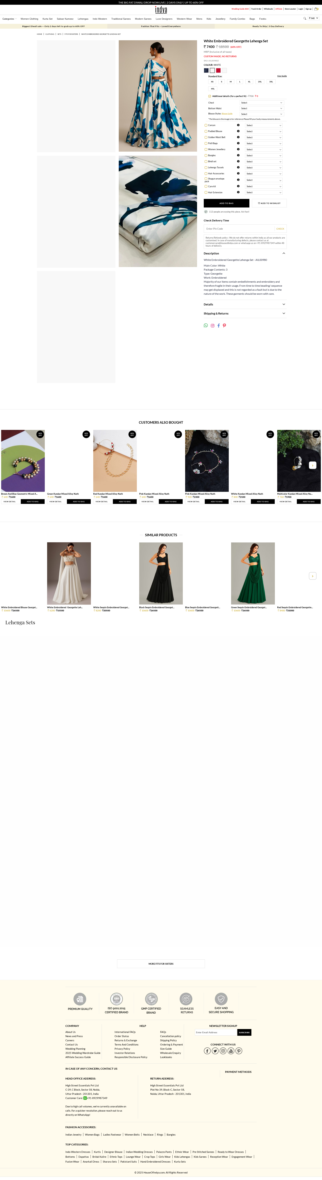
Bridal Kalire (99, 1156)
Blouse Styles (214, 114)
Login (301, 9)
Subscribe (244, 1032)
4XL (212, 88)
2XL (260, 81)
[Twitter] (215, 1050)
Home (39, 34)
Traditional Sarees (121, 18)
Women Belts (132, 1134)
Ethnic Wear (182, 1151)
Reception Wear (219, 1156)
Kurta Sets (180, 1161)
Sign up (308, 9)
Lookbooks (166, 1057)
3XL (271, 81)
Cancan (211, 125)
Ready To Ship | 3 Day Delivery (268, 26)
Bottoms (70, 1156)
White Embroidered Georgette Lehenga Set (101, 34)
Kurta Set (47, 18)
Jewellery (220, 18)
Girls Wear (165, 1156)
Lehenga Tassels (216, 167)
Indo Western (100, 18)
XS (212, 81)
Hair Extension (215, 192)
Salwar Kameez (65, 18)
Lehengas (83, 18)
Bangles (212, 155)
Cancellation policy (170, 1036)
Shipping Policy (168, 1040)
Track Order (256, 9)
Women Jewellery (216, 149)
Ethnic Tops (116, 1156)
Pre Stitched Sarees (203, 1151)
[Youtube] (231, 1050)
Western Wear (184, 18)
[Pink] (219, 71)
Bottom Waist (215, 108)
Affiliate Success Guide (78, 1057)
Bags (252, 18)
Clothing (49, 34)
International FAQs (125, 1031)
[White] (213, 71)
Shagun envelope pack (214, 180)
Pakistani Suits (128, 1161)
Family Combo (237, 18)
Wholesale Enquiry (170, 1052)
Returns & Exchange (126, 1040)
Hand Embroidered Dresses (155, 1161)
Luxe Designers (164, 18)
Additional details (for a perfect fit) (235, 96)
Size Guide (282, 76)
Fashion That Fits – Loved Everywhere (161, 26)
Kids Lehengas (182, 1156)
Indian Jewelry (73, 1134)
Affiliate (278, 9)
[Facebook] (207, 1050)
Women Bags (92, 1134)
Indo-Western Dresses (77, 1151)
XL (249, 81)
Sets (59, 34)
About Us (70, 1031)
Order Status (122, 1036)
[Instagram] (223, 1050)
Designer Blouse (113, 1151)
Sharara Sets (110, 1161)
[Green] (224, 71)
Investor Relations (125, 1052)
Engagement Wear (242, 1156)
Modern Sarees (143, 18)
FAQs (163, 1031)
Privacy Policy (122, 1048)
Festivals (264, 18)
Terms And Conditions (127, 1044)
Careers (69, 1040)
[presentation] (9, 465)
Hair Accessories (216, 173)
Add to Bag (227, 203)
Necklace (148, 1134)
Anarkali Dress (91, 1161)
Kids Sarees (200, 1156)
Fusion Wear (72, 1161)
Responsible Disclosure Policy (131, 1057)
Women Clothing (29, 18)
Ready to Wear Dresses (231, 1151)
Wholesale (268, 9)
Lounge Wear (133, 1156)
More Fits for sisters (161, 963)
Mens (199, 18)
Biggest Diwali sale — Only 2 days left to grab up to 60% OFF (53, 26)
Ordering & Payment (171, 1044)
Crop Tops (149, 1156)
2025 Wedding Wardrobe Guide (82, 1052)
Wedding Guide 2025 (240, 9)
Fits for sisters (71, 34)
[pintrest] (238, 1050)
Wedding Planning (75, 1048)
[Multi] (207, 71)
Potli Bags (213, 143)
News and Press (74, 1036)
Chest (211, 102)
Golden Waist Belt (216, 137)
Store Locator (290, 9)
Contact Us (71, 1044)
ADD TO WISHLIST (270, 203)
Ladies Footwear (112, 1134)
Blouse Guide (227, 114)
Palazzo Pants (164, 1151)
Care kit (212, 186)
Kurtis (97, 1151)
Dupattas (83, 1156)
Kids (209, 18)
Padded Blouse (215, 131)
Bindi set (212, 161)
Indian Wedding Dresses (139, 1151)
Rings (160, 1134)
